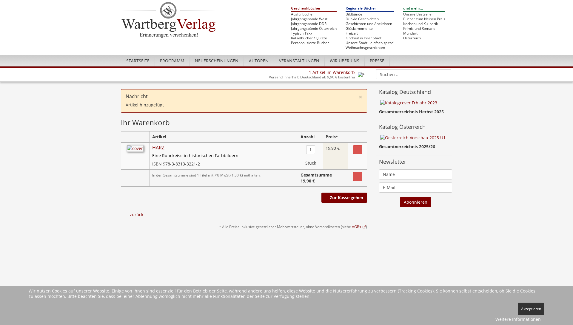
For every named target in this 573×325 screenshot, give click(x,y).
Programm (172, 61)
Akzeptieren (531, 308)
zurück (136, 214)
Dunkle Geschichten (362, 19)
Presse (377, 61)
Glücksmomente (359, 29)
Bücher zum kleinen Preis (424, 19)
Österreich (412, 38)
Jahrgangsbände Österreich (314, 29)
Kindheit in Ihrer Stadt (363, 38)
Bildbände (354, 14)
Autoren (259, 61)
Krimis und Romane (419, 29)
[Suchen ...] (444, 74)
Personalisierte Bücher (310, 43)
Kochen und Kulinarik (420, 24)
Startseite (138, 61)
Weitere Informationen (518, 319)
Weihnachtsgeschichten (365, 48)
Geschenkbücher (306, 8)
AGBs (356, 226)
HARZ (158, 147)
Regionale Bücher (361, 8)
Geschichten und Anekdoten (369, 24)
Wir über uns (344, 61)
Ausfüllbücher (302, 14)
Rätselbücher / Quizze (309, 38)
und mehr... (413, 8)
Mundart (410, 33)
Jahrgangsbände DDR (308, 24)
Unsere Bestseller (418, 14)
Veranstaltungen (299, 61)
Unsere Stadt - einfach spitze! (370, 43)
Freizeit (352, 33)
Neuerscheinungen (216, 61)
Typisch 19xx (301, 33)
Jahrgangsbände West (309, 19)
